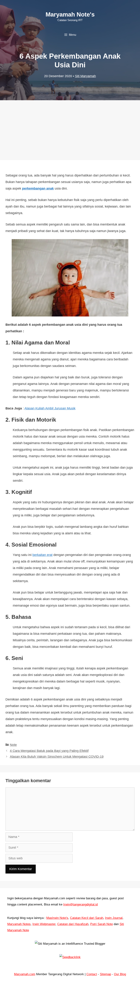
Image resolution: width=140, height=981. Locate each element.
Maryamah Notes (19, 924)
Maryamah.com (24, 974)
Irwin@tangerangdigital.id (80, 904)
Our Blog (120, 974)
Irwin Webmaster (43, 924)
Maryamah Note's (70, 14)
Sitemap (105, 974)
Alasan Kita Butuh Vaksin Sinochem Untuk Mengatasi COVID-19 (57, 756)
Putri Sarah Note (101, 924)
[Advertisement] (70, 126)
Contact (91, 974)
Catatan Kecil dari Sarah (86, 918)
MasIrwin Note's (57, 918)
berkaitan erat (42, 555)
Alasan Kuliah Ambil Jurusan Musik (49, 408)
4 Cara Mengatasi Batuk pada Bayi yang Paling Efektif (49, 751)
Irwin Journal (113, 918)
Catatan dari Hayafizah (72, 924)
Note (13, 745)
